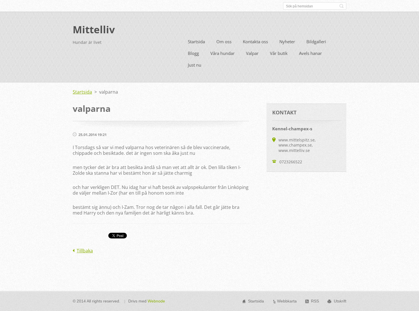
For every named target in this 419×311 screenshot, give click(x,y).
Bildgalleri (316, 41)
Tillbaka (85, 251)
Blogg (193, 53)
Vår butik (279, 53)
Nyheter (287, 41)
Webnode (156, 301)
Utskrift (340, 301)
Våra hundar (222, 53)
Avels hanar (310, 53)
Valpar (252, 53)
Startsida (196, 41)
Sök (341, 6)
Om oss (223, 41)
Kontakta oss (255, 41)
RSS (315, 301)
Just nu (194, 65)
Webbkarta (287, 301)
